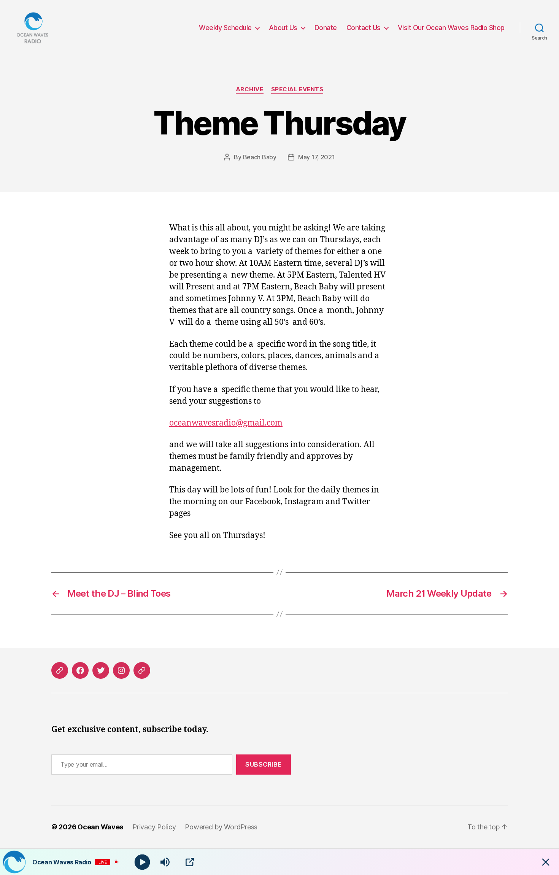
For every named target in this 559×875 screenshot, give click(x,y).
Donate (325, 28)
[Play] (142, 862)
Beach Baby (259, 157)
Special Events (297, 89)
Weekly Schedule (225, 28)
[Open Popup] (189, 862)
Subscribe (263, 764)
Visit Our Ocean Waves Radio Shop (451, 28)
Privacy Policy (154, 827)
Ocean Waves (100, 827)
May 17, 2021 (316, 157)
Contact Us (363, 28)
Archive (250, 89)
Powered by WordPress (221, 827)
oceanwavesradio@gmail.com (226, 423)
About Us (283, 28)
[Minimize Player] (545, 862)
